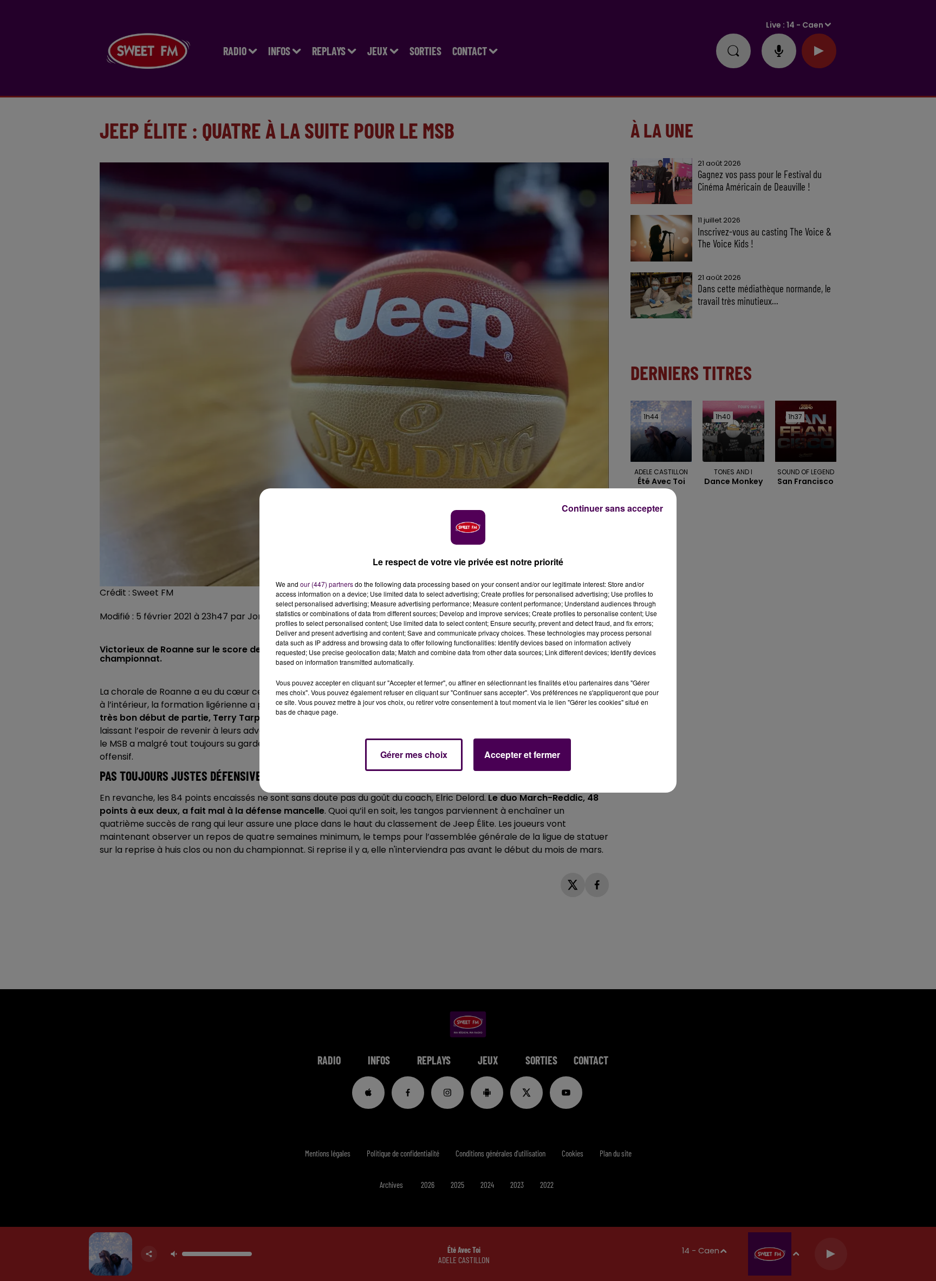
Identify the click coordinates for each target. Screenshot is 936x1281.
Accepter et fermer (522, 754)
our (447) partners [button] (326, 584)
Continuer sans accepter (612, 508)
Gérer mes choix (413, 754)
